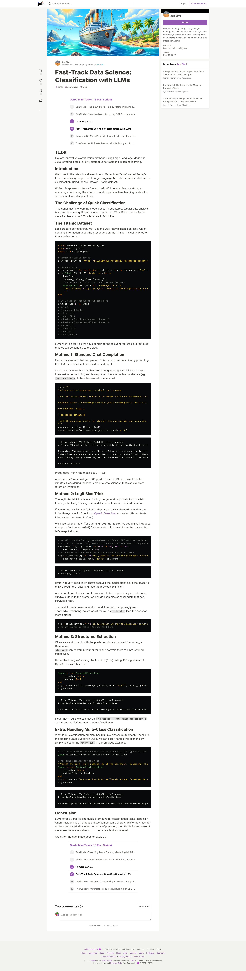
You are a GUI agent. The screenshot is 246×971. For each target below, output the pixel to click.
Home (83, 953)
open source (107, 960)
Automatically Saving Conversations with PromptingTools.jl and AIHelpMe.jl (183, 101)
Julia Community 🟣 (92, 949)
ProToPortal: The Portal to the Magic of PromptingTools (182, 88)
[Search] (49, 3)
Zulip (125, 953)
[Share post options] (40, 110)
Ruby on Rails (116, 963)
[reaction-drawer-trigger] (40, 72)
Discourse (93, 953)
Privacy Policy (125, 956)
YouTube (110, 953)
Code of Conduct (95, 925)
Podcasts (150, 953)
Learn (141, 953)
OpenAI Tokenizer (105, 513)
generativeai (71, 87)
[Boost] (41, 100)
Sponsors (161, 953)
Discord (133, 953)
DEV (132, 960)
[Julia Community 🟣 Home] (41, 3)
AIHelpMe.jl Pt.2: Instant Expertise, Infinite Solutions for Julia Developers (183, 74)
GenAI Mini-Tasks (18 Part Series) (91, 99)
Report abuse (112, 925)
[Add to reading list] (41, 92)
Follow (185, 22)
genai (59, 87)
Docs (102, 953)
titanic (83, 87)
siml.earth (100, 65)
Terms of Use (138, 956)
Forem (93, 960)
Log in (183, 3)
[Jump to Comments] (41, 82)
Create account (198, 3)
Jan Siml (66, 62)
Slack (118, 953)
